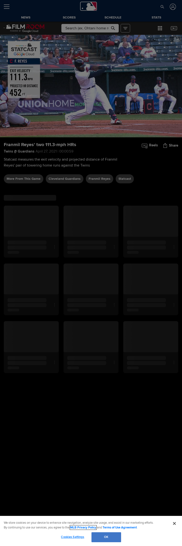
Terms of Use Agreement (120, 527)
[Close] (174, 523)
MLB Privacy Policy (83, 527)
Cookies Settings (72, 537)
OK (106, 537)
